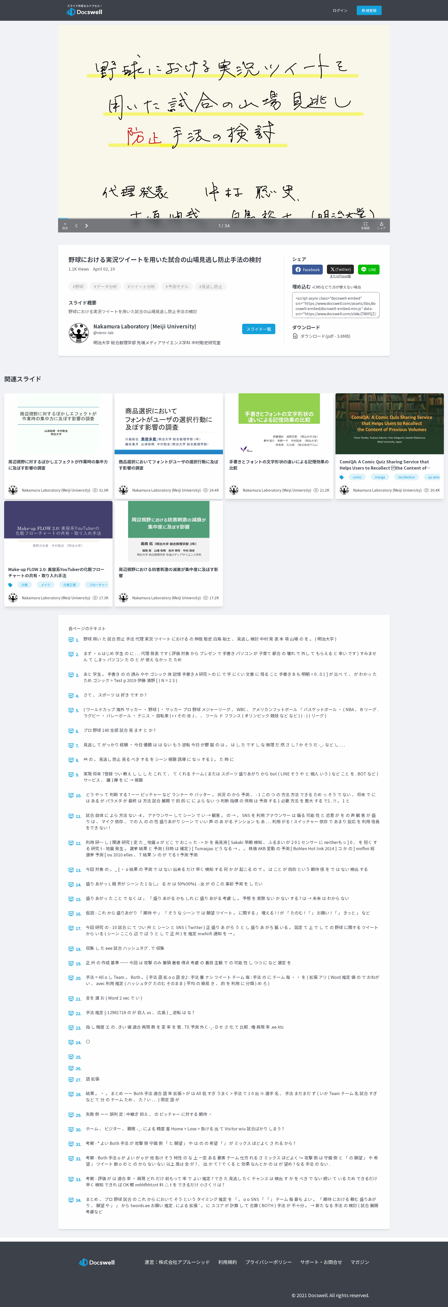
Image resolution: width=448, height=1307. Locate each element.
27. (79, 1080)
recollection (406, 477)
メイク (45, 584)
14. (79, 885)
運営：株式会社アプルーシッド (177, 1261)
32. (79, 1158)
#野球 (78, 286)
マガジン (360, 1261)
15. (79, 899)
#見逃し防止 (210, 286)
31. (79, 1144)
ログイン (340, 10)
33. (79, 1179)
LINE (372, 269)
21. (79, 999)
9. (77, 775)
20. (79, 978)
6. (77, 731)
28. (79, 1094)
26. (79, 1068)
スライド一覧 (258, 329)
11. (79, 816)
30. (79, 1129)
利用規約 (227, 1261)
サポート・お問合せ (321, 1261)
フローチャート (100, 584)
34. (79, 1200)
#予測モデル (177, 286)
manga (380, 477)
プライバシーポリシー (268, 1261)
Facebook (311, 269)
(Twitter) (343, 269)
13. (79, 870)
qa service (435, 477)
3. (77, 675)
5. (77, 710)
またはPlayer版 (340, 276)
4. (77, 696)
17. (79, 928)
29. (79, 1115)
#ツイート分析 (141, 286)
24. (79, 1042)
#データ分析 (105, 286)
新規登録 (369, 10)
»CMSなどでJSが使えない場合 (336, 287)
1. (77, 640)
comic (357, 477)
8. (77, 760)
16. (79, 914)
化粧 (25, 584)
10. (79, 795)
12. (79, 843)
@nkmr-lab (103, 332)
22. (79, 1013)
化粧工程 (70, 584)
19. (79, 963)
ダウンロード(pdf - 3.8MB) (325, 336)
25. (79, 1057)
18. (79, 949)
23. (79, 1028)
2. (77, 654)
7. (77, 745)
